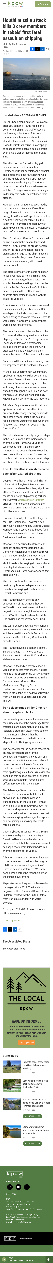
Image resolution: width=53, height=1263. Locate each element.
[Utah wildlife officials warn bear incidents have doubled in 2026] (12, 1085)
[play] (4, 1259)
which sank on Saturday (31, 499)
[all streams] (49, 1259)
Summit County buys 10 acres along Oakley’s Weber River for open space (36, 1102)
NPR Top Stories (13, 920)
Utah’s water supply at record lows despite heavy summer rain (36, 1130)
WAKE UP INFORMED (26, 1021)
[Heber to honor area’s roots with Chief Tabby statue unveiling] (12, 1067)
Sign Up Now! (26, 1042)
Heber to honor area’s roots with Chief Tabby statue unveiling (36, 1065)
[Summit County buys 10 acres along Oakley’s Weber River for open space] (12, 1104)
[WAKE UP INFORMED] (26, 991)
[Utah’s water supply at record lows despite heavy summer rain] (12, 1131)
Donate (44, 4)
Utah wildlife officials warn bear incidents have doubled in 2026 (35, 1083)
